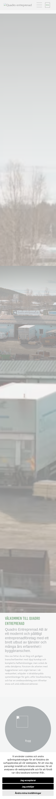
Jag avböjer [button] (28, 786)
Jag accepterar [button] (28, 780)
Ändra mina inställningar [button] (28, 793)
